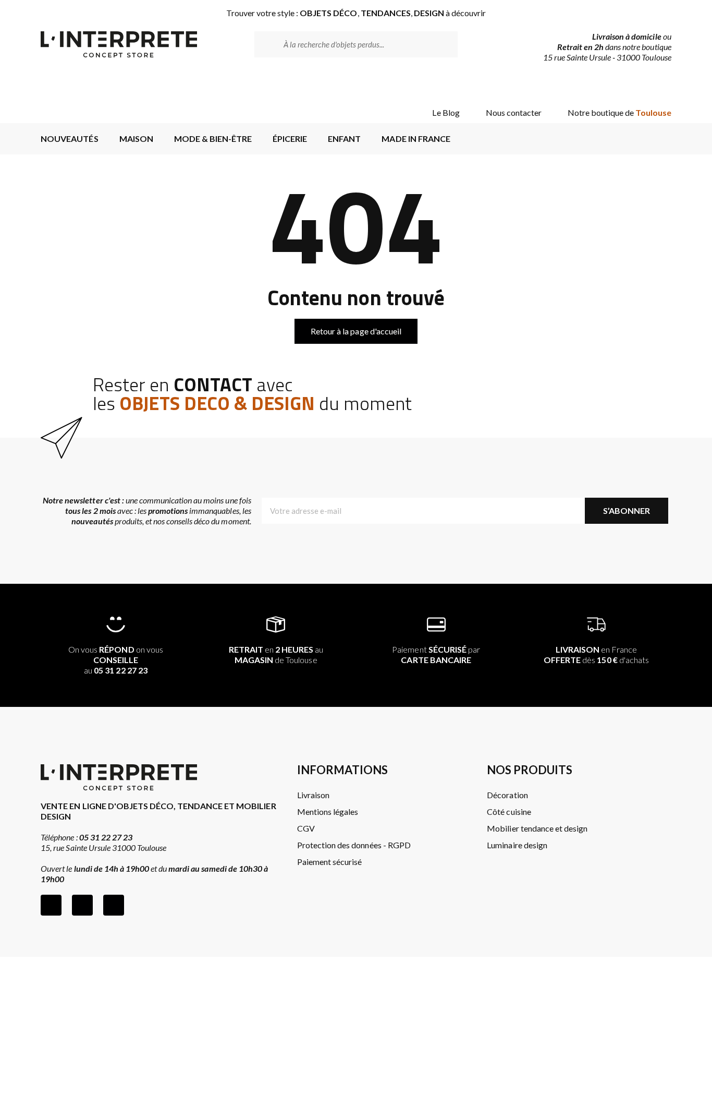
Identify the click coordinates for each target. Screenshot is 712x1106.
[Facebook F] (51, 905)
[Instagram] (82, 905)
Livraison (313, 795)
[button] (356, 331)
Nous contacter (514, 112)
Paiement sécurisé (329, 862)
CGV (306, 828)
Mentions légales (327, 811)
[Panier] (654, 85)
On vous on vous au (115, 659)
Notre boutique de (619, 112)
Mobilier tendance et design (537, 828)
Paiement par (436, 654)
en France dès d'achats (596, 654)
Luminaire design (517, 845)
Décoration (507, 795)
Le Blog (445, 112)
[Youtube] (113, 905)
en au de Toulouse (276, 654)
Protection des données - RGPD (354, 845)
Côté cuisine (509, 811)
